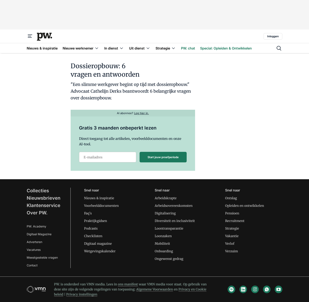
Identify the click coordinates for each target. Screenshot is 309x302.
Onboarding (164, 251)
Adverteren (34, 242)
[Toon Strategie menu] (173, 48)
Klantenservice (43, 205)
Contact (32, 265)
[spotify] (231, 289)
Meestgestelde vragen (42, 257)
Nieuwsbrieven (43, 198)
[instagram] (255, 289)
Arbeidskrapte (166, 198)
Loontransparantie (169, 228)
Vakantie (232, 236)
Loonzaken (163, 236)
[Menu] (30, 36)
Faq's (88, 213)
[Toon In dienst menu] (121, 48)
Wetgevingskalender (100, 251)
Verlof (229, 244)
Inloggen (273, 36)
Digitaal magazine (98, 244)
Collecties (38, 190)
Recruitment (234, 221)
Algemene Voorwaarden (154, 289)
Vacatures (34, 249)
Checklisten (93, 236)
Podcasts (91, 228)
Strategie (232, 228)
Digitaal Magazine (39, 234)
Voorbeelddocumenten (101, 206)
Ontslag (231, 198)
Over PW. (37, 212)
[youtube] (278, 289)
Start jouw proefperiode (163, 157)
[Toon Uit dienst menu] (148, 48)
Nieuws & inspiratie (99, 198)
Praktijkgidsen (95, 221)
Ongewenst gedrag (169, 259)
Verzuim (231, 251)
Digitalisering (165, 213)
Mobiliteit (162, 244)
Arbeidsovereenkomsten (174, 206)
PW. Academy (36, 226)
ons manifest (128, 284)
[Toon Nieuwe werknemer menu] (96, 48)
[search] (279, 48)
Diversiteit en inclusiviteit (175, 221)
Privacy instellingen (81, 294)
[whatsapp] (267, 289)
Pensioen (232, 213)
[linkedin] (243, 289)
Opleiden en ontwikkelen (244, 206)
